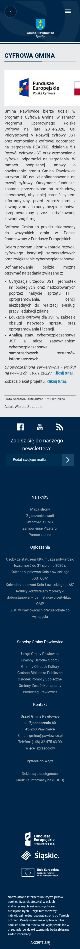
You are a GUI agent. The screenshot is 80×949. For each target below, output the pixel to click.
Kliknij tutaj (63, 373)
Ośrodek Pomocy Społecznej (40, 679)
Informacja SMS (40, 522)
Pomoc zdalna (40, 535)
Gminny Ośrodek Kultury (40, 667)
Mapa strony (40, 509)
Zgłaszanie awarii (40, 516)
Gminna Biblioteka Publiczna (40, 673)
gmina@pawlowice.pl (46, 736)
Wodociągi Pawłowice (40, 692)
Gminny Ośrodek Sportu (40, 660)
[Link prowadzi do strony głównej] (40, 28)
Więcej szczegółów (40, 748)
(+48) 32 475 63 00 (47, 742)
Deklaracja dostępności (40, 774)
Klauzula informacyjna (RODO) (40, 780)
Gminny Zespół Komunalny (40, 686)
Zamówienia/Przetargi (40, 528)
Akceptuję (40, 943)
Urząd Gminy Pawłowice (40, 654)
